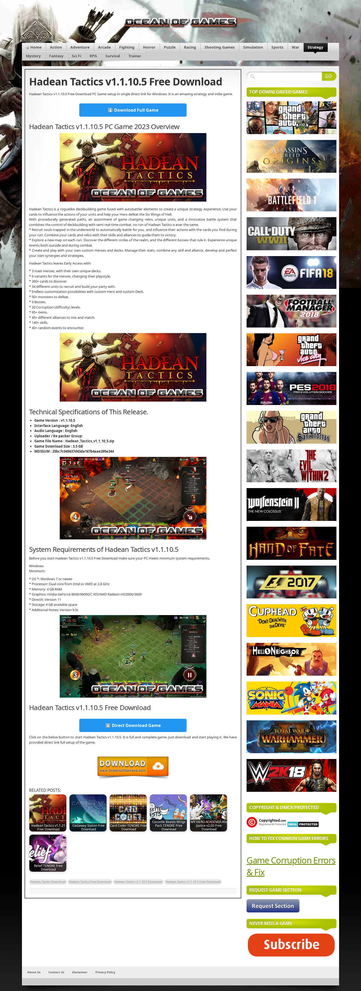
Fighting (127, 47)
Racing (190, 47)
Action (56, 47)
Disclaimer (79, 972)
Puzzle (169, 47)
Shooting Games (220, 47)
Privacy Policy (105, 972)
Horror (149, 47)
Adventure (80, 47)
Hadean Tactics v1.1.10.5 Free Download (193, 882)
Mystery (33, 55)
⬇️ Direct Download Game (133, 725)
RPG (93, 55)
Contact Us (56, 972)
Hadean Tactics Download (48, 882)
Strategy (315, 47)
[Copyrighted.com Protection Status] (266, 826)
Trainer (134, 55)
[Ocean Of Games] (180, 23)
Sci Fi (76, 55)
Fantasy (56, 55)
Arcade (104, 47)
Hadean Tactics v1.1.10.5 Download (138, 882)
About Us (33, 972)
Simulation (253, 47)
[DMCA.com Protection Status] (303, 826)
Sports (277, 47)
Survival (112, 55)
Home (35, 47)
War (295, 47)
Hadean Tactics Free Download (90, 882)
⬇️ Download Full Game (133, 110)
